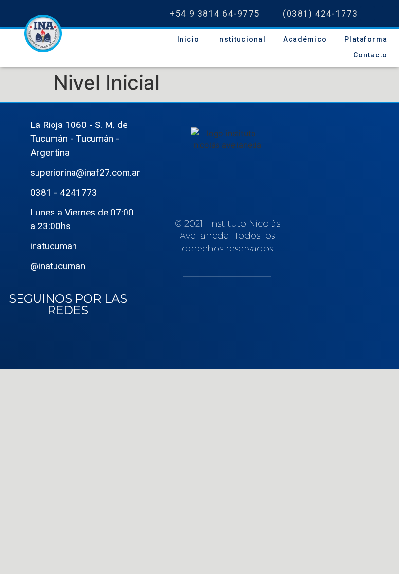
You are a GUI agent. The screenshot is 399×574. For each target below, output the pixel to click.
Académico (305, 39)
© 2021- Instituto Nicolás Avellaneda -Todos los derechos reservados (227, 248)
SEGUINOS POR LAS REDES (68, 304)
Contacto (370, 55)
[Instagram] (389, 13)
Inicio (188, 39)
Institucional (241, 39)
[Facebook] (367, 13)
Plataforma (366, 39)
